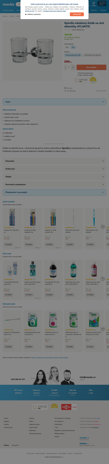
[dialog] (54, 9)
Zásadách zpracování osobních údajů (54, 11)
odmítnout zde (29, 11)
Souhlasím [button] (77, 14)
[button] (33, 14)
